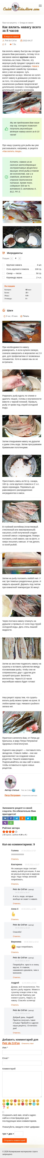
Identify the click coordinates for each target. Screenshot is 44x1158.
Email (5, 1058)
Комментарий (8, 1069)
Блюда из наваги (11, 36)
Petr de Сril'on (11, 1043)
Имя (5, 1047)
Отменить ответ (28, 1043)
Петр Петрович (12, 795)
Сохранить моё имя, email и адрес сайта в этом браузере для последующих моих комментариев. (19, 1118)
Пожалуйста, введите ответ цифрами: (21, 1127)
